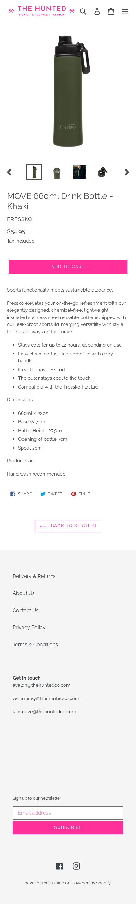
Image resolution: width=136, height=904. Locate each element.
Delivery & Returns (34, 576)
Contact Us (26, 610)
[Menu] (125, 11)
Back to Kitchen (72, 525)
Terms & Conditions (35, 645)
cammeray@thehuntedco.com (46, 698)
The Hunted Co (56, 883)
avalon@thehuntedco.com (42, 685)
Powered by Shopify (91, 883)
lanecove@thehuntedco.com (44, 712)
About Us (24, 593)
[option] (34, 172)
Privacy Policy (29, 627)
